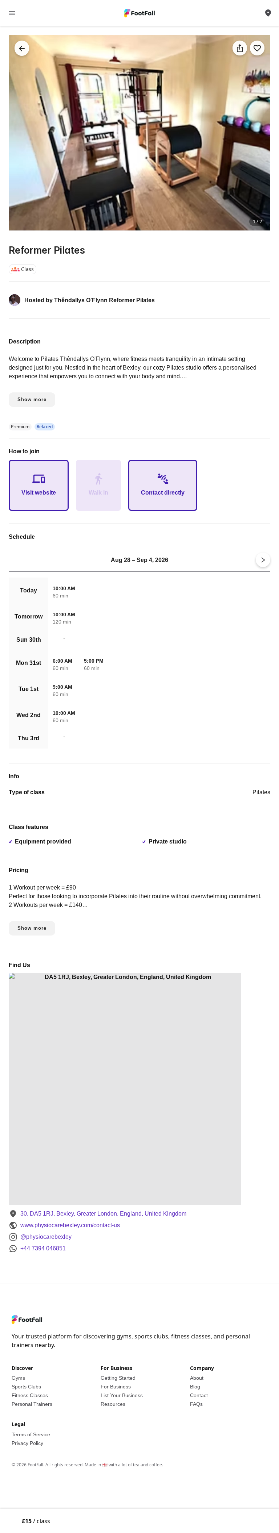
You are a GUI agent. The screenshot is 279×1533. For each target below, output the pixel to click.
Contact (199, 1395)
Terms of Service (31, 1434)
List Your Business (122, 1395)
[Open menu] (12, 13)
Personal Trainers (32, 1404)
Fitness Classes (30, 1395)
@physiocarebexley (46, 1237)
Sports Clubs (26, 1387)
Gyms (18, 1378)
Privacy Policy (27, 1443)
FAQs (196, 1404)
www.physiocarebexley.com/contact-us (70, 1225)
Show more (31, 399)
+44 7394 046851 (43, 1248)
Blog (195, 1387)
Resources (113, 1404)
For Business (116, 1387)
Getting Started (118, 1378)
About (196, 1378)
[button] (139, 132)
